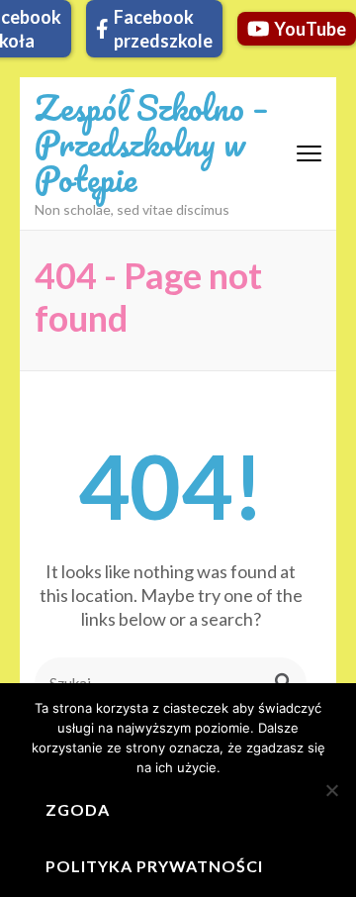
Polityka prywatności (154, 865)
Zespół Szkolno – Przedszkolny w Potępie (151, 142)
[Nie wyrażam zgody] (331, 790)
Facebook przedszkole (163, 28)
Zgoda (77, 809)
